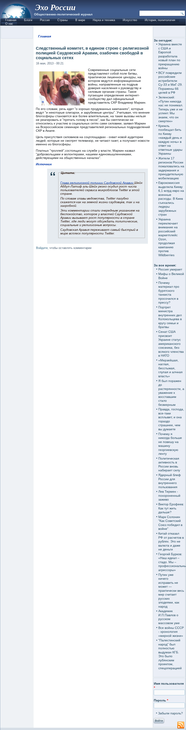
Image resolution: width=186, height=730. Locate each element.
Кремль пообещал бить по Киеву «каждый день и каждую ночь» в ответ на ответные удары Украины (170, 140)
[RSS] (180, 725)
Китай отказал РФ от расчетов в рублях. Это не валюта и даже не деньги (171, 541)
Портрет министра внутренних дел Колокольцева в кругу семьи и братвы (170, 317)
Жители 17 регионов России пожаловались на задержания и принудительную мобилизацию (171, 168)
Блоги (28, 20)
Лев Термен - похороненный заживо (169, 495)
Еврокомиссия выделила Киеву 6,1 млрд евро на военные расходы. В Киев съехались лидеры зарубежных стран (171, 198)
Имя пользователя (169, 685)
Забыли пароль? (170, 713)
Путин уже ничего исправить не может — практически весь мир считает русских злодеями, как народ (171, 590)
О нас (9, 23)
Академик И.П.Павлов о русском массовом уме (169, 617)
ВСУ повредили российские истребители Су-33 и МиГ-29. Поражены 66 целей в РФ (170, 83)
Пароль (161, 700)
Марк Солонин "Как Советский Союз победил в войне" (170, 523)
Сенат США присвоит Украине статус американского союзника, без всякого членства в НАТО (171, 343)
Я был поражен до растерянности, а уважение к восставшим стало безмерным (171, 392)
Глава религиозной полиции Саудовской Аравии (97, 183)
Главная (10, 20)
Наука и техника (104, 20)
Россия (45, 20)
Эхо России (55, 7)
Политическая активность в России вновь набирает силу (169, 464)
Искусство (130, 20)
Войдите (42, 248)
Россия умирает (170, 269)
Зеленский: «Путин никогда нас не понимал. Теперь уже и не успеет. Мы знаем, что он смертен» (170, 109)
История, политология (160, 20)
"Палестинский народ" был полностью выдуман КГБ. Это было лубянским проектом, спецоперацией (170, 654)
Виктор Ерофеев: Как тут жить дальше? (171, 508)
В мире (80, 20)
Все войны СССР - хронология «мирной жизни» (171, 632)
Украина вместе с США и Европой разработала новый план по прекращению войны (170, 56)
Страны (62, 20)
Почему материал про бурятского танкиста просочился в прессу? (168, 292)
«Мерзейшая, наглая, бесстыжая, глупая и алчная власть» (170, 368)
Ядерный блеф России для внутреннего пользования (169, 481)
